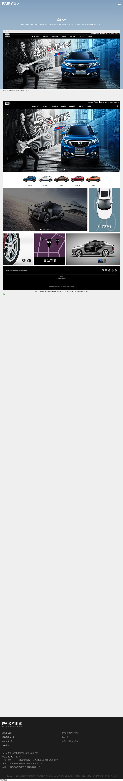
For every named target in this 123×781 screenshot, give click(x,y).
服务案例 (11, 90)
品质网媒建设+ (7, 733)
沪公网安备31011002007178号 (83, 776)
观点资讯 (65, 737)
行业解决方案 (7, 741)
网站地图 (113, 776)
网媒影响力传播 (8, 737)
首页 (4, 90)
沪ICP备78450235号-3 (101, 776)
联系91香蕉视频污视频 (70, 741)
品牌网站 (20, 90)
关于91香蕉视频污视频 (70, 733)
